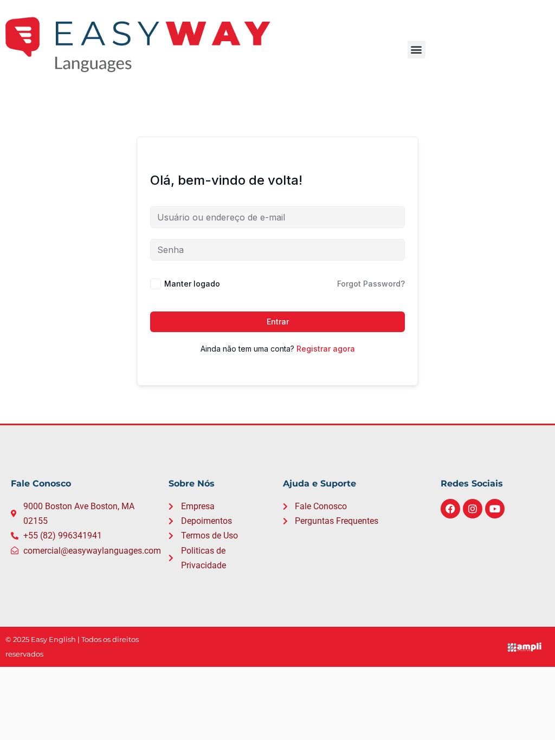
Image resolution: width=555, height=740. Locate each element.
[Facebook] (450, 508)
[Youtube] (495, 508)
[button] (416, 50)
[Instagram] (472, 508)
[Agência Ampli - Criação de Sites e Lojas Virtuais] (525, 647)
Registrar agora (325, 348)
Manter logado (192, 283)
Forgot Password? (371, 283)
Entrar (278, 321)
